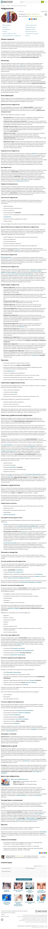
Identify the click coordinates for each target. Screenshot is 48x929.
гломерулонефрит (30, 818)
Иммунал (16, 723)
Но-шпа (13, 714)
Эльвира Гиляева (19, 856)
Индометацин (17, 672)
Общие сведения (6, 25)
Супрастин (21, 712)
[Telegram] (33, 19)
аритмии (18, 819)
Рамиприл (38, 582)
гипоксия (22, 66)
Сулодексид (39, 574)
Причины (4, 31)
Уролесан (33, 682)
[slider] (44, 779)
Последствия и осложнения (31, 33)
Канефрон (25, 719)
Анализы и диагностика (30, 25)
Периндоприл (31, 582)
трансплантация (10, 730)
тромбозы (40, 813)
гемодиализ (34, 729)
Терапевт (33, 14)
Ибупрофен (10, 672)
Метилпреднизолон (28, 650)
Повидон (37, 576)
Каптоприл (21, 648)
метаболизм (26, 761)
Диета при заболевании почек (35, 16)
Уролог (37, 14)
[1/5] (19, 11)
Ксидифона (4, 773)
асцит (36, 813)
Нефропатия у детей (30, 29)
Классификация (6, 29)
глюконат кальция (12, 578)
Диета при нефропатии (30, 31)
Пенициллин (13, 654)
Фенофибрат (19, 570)
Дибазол (17, 714)
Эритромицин (21, 654)
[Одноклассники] (31, 19)
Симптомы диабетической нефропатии (11, 35)
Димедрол (27, 712)
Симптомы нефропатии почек (9, 33)
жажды (15, 392)
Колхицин (25, 684)
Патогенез (4, 27)
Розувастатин (19, 572)
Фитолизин (19, 719)
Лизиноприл (24, 582)
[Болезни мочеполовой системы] (46, 14)
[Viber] (34, 19)
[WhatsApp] (36, 19)
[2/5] (20, 11)
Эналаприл (15, 648)
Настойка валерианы (27, 710)
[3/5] (21, 11)
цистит (15, 818)
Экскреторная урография (10, 543)
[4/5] (22, 11)
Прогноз (27, 35)
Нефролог (28, 14)
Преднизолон (19, 650)
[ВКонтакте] (29, 19)
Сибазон (19, 710)
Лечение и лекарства (30, 27)
